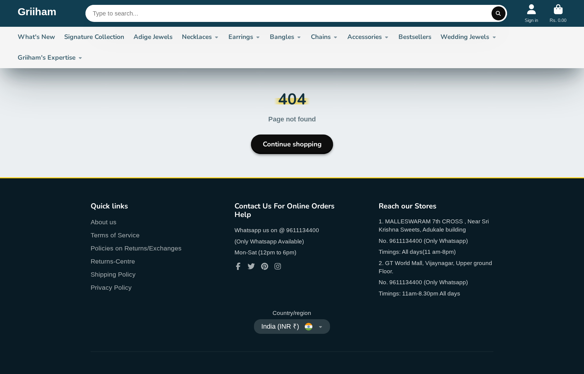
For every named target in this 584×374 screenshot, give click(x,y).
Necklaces (197, 37)
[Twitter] (251, 266)
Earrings (240, 37)
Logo (37, 13)
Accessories (364, 37)
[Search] (499, 13)
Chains (321, 37)
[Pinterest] (264, 266)
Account (531, 13)
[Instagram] (277, 266)
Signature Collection (94, 37)
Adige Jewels (153, 37)
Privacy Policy (111, 287)
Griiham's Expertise (46, 57)
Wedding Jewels (464, 37)
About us (103, 221)
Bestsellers (414, 37)
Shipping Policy (113, 274)
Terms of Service (115, 235)
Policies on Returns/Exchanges (136, 248)
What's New (36, 37)
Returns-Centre (113, 261)
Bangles (282, 37)
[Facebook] (238, 266)
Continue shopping (292, 144)
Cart (558, 13)
